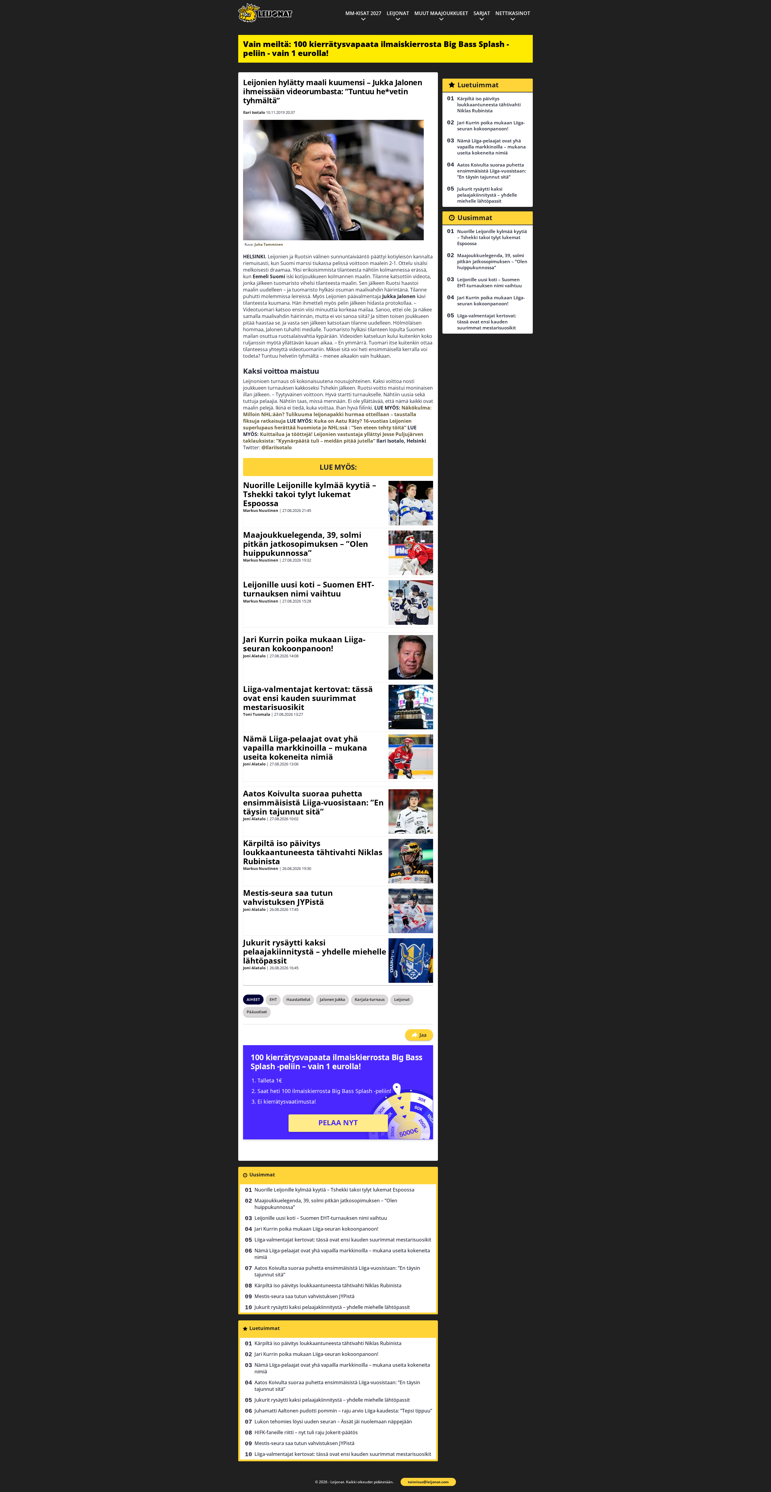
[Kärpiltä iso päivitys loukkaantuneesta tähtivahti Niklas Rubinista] (410, 861)
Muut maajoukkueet (441, 13)
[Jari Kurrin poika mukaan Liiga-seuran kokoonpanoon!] (410, 657)
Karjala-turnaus (370, 999)
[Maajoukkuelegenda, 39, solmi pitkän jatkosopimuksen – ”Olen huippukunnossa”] (410, 553)
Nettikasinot (512, 13)
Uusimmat (262, 1174)
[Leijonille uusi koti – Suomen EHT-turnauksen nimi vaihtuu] (410, 602)
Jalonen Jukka (332, 999)
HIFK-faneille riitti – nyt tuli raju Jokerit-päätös (306, 1432)
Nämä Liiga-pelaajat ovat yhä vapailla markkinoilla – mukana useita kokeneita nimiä (305, 747)
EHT (273, 999)
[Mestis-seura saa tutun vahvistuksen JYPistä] (410, 911)
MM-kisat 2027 (363, 13)
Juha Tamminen (268, 244)
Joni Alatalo (254, 656)
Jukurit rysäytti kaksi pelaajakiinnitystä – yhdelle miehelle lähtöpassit (314, 951)
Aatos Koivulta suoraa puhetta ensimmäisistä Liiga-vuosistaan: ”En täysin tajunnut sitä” (313, 802)
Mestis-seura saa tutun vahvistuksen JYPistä (288, 897)
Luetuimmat (264, 1328)
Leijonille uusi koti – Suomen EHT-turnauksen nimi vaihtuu (308, 589)
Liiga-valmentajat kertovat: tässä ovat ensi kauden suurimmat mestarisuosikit (308, 698)
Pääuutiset (257, 1011)
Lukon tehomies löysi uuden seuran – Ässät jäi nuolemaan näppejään (333, 1421)
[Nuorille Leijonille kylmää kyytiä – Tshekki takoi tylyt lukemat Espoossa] (410, 503)
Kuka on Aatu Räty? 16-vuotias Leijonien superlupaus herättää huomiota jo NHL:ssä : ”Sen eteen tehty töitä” (327, 424)
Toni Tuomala (256, 714)
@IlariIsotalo (276, 447)
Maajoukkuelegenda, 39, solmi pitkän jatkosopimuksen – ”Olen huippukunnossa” (305, 543)
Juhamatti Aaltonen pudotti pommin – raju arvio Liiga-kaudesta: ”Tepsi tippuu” (343, 1410)
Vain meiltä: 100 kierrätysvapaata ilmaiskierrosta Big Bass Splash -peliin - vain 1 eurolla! (376, 48)
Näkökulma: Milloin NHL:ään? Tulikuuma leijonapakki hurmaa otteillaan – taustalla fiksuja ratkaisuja (337, 414)
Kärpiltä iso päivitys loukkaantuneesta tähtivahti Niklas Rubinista (312, 852)
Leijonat (398, 13)
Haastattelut (298, 999)
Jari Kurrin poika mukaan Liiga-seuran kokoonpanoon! (304, 644)
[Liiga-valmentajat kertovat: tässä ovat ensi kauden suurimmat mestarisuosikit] (410, 707)
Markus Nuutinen (260, 510)
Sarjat (481, 13)
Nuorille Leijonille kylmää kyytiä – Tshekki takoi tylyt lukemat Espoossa (309, 494)
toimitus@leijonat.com (428, 1481)
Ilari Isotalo (254, 112)
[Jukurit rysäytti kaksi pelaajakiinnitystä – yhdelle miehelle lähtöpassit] (410, 960)
